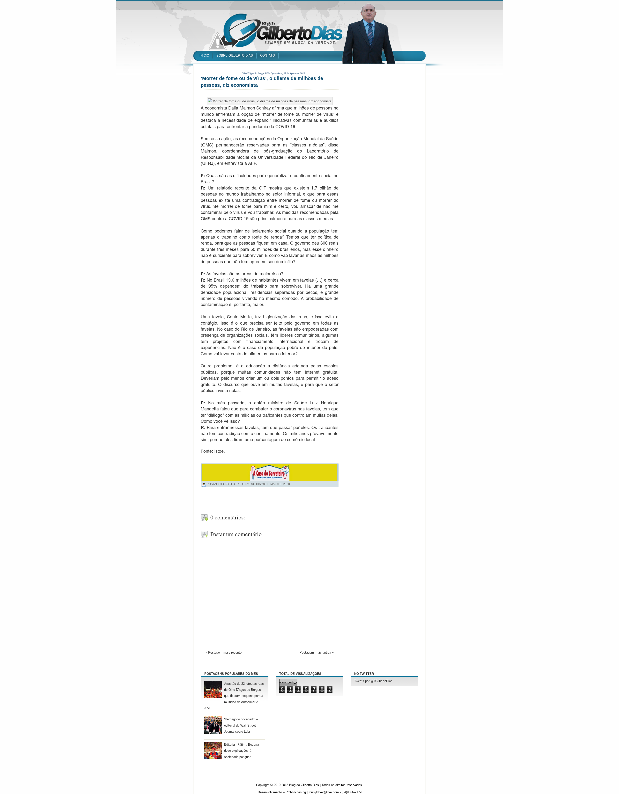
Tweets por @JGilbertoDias (373, 681)
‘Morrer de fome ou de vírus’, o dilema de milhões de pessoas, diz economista (262, 82)
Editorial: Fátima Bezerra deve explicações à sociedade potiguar (241, 750)
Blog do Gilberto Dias (304, 785)
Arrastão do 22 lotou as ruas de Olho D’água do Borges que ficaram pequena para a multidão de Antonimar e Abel (234, 696)
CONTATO (267, 55)
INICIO (204, 55)
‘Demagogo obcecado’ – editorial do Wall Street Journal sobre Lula (241, 725)
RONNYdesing (296, 792)
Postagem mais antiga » (317, 652)
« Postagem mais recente (224, 652)
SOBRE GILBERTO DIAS (234, 55)
